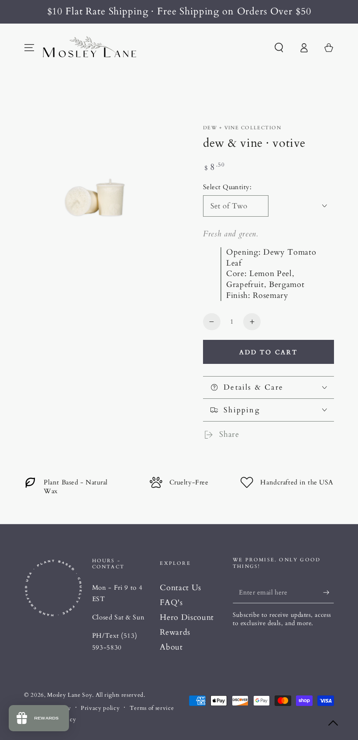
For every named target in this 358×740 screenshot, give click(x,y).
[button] (278, 47)
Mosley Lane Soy (69, 695)
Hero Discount (187, 617)
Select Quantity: (227, 187)
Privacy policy (100, 708)
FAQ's (171, 603)
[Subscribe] (328, 592)
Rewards (175, 632)
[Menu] (29, 47)
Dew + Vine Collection (242, 127)
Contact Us (180, 588)
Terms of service (152, 708)
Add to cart (268, 352)
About (171, 647)
